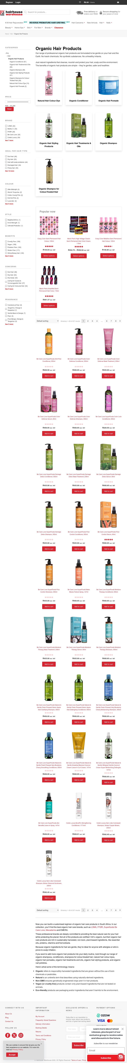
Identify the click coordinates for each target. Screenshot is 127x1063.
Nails (108, 22)
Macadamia (51, 930)
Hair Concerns (77, 22)
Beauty (8, 27)
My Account (40, 1016)
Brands (48, 27)
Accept (12, 1054)
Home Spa (19, 27)
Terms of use (76, 1060)
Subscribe (79, 1045)
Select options (49, 255)
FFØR (100, 927)
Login (18, 2)
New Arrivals (92, 22)
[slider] (6, 102)
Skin (29, 27)
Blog (6, 1017)
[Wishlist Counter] (81, 2)
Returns (38, 1031)
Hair (101, 22)
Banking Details (41, 1028)
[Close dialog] (122, 1029)
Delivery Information (43, 1024)
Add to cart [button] (49, 376)
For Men (37, 27)
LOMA (93, 927)
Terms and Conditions (43, 1035)
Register (9, 2)
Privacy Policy (41, 1039)
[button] (120, 1056)
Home (7, 34)
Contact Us (9, 1021)
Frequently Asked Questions (46, 1020)
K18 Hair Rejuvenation (16, 22)
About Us (8, 1013)
